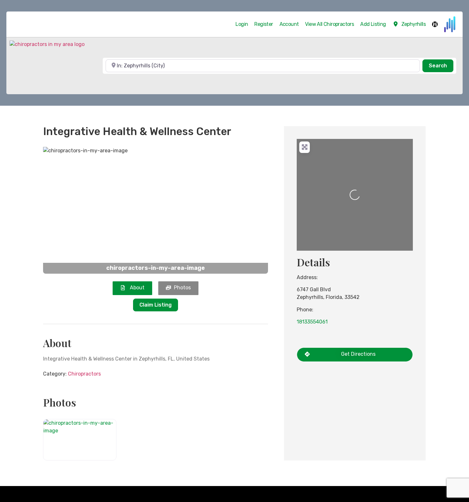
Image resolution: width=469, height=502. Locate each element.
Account (289, 24)
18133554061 (312, 322)
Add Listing (373, 24)
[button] (60, 210)
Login (241, 24)
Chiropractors (84, 374)
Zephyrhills (413, 24)
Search (441, 65)
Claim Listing (155, 305)
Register (263, 24)
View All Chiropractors (329, 24)
